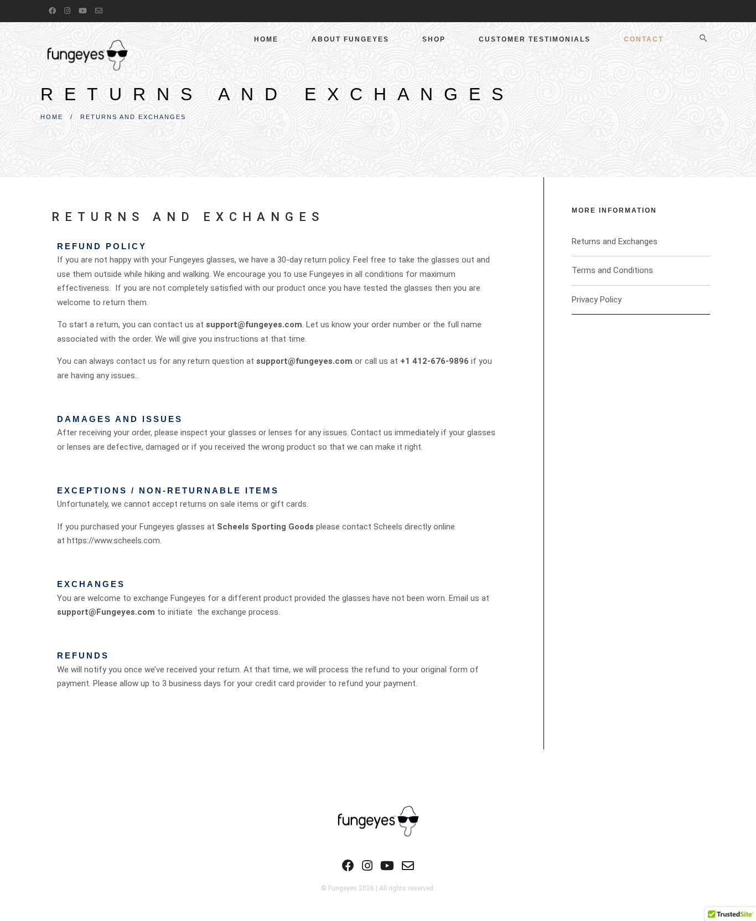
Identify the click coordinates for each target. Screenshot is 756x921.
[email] (100, 10)
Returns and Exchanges (614, 241)
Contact (644, 39)
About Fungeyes (350, 39)
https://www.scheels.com (113, 541)
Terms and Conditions (612, 270)
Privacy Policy (597, 300)
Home (266, 39)
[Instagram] (68, 10)
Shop (434, 39)
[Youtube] (84, 10)
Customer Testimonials (535, 39)
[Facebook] (54, 10)
